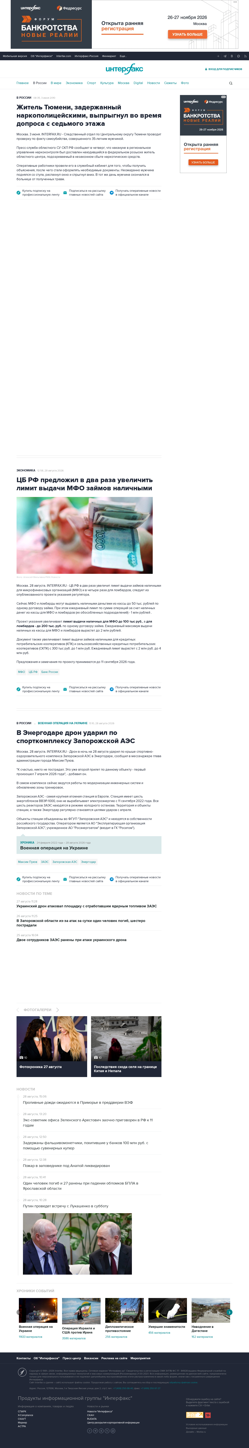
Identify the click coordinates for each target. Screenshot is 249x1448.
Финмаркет (109, 56)
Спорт (91, 83)
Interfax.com (63, 56)
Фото (185, 83)
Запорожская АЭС (65, 862)
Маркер (22, 1422)
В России (39, 83)
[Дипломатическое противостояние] (124, 1322)
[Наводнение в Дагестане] (211, 1322)
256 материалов (116, 1337)
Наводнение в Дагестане (203, 1329)
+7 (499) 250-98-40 (123, 1388)
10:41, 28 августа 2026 (101, 226)
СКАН (90, 1415)
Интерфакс (124, 69)
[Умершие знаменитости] (167, 1322)
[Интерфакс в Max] (113, 1430)
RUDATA (92, 1418)
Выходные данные (196, 1428)
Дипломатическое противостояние (119, 1329)
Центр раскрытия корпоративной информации (113, 1422)
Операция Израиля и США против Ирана (78, 1330)
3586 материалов (74, 1338)
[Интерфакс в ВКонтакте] (101, 1430)
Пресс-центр (72, 1358)
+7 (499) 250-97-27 (150, 1388)
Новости (153, 83)
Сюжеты (170, 83)
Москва (123, 83)
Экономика (74, 83)
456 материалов (159, 1332)
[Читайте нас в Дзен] (89, 1430)
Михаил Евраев (28, 328)
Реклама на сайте (114, 1358)
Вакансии (91, 1358)
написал (40, 286)
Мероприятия (140, 1358)
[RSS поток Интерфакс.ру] (107, 1430)
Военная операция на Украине (63, 227)
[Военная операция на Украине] (38, 1322)
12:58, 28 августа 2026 (50, 470)
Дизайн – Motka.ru (196, 1431)
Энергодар (88, 862)
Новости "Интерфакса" (100, 1411)
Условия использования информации (207, 1424)
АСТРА (22, 1426)
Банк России (49, 672)
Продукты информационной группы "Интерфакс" (75, 1398)
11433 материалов (30, 1337)
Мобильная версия (15, 56)
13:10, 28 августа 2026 (101, 723)
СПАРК (22, 1411)
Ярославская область (56, 328)
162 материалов (202, 1337)
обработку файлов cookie (183, 1382)
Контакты (24, 1358)
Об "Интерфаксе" (42, 56)
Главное (23, 83)
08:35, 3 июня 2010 (44, 97)
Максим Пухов (27, 862)
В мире (56, 83)
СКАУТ (22, 1418)
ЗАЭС (45, 862)
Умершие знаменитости (166, 1327)
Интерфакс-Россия (86, 56)
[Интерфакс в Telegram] (95, 1430)
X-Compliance (25, 1415)
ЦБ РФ (33, 672)
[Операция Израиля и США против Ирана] (81, 1323)
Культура (107, 83)
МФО (21, 672)
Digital (138, 83)
